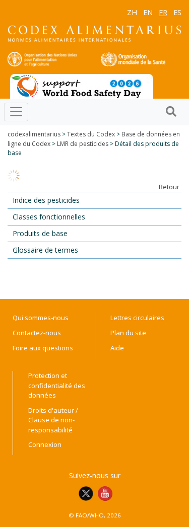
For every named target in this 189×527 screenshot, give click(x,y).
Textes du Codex (91, 134)
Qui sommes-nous (41, 317)
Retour (169, 186)
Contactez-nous (37, 332)
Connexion (44, 444)
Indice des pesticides (46, 200)
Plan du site (128, 332)
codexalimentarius (34, 134)
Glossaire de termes (45, 250)
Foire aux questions (43, 347)
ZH (132, 12)
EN (148, 12)
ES (177, 12)
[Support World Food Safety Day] (81, 85)
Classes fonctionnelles (49, 216)
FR (163, 12)
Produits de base (40, 233)
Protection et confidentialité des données (56, 385)
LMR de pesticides (82, 143)
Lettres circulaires (137, 317)
